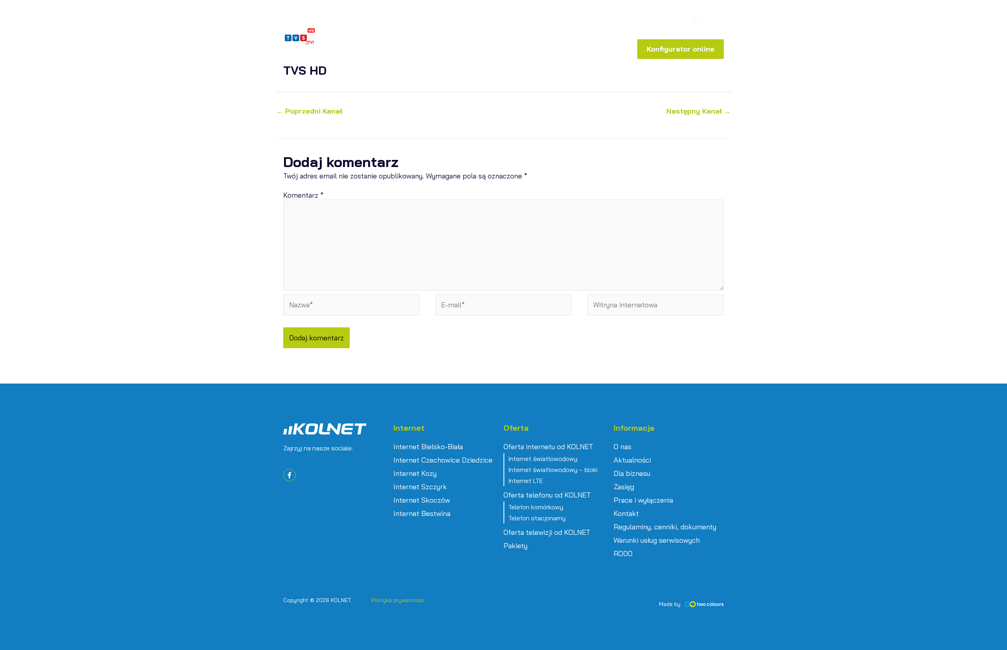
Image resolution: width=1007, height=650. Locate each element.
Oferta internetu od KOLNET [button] (548, 447)
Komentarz (303, 195)
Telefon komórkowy (535, 507)
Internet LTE (525, 481)
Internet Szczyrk (420, 487)
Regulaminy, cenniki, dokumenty (665, 527)
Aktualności (632, 460)
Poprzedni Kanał (309, 111)
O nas (622, 447)
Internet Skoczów (421, 500)
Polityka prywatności (397, 600)
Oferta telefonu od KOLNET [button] (547, 495)
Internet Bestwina (421, 513)
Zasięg (624, 487)
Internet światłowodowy (542, 459)
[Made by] (704, 604)
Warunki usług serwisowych (657, 540)
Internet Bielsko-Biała (428, 447)
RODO (623, 553)
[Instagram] (679, 20)
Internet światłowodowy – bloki (553, 470)
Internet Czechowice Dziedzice (442, 460)
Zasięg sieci (555, 21)
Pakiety (515, 546)
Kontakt (626, 513)
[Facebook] (667, 20)
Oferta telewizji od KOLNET (547, 532)
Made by (670, 604)
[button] (622, 20)
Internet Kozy (415, 473)
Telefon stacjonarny (537, 518)
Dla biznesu (632, 473)
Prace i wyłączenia (643, 500)
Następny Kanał (698, 111)
